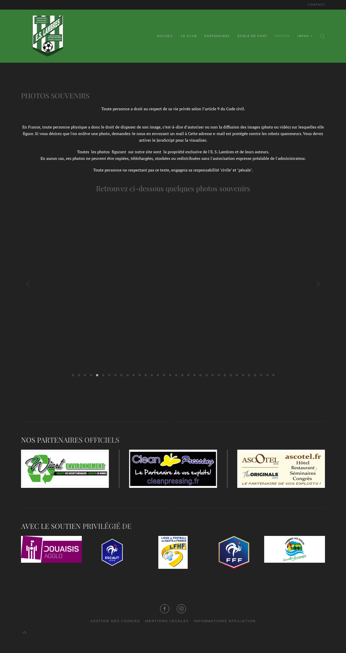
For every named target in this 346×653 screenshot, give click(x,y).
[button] (322, 36)
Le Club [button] (189, 36)
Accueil (165, 36)
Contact (316, 4)
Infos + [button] (305, 36)
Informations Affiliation (225, 621)
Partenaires (217, 36)
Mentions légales (167, 621)
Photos (282, 36)
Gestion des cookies (115, 621)
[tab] (73, 375)
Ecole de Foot (252, 36)
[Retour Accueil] (47, 36)
